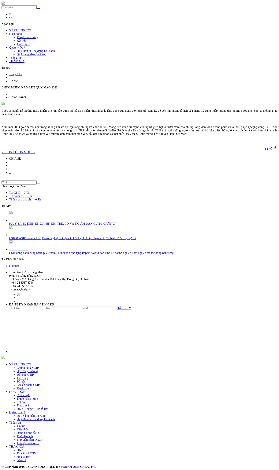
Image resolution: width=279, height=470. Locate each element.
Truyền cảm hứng (27, 37)
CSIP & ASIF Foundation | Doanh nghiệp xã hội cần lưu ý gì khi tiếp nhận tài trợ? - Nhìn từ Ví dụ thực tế (72, 238)
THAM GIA (16, 446)
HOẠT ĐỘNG (18, 391)
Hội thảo (14, 265)
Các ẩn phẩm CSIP (28, 384)
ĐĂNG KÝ (124, 308)
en (10, 17)
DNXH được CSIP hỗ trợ (32, 408)
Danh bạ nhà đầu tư (28, 432)
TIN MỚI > (26, 152)
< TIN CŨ (10, 152)
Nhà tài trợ (23, 456)
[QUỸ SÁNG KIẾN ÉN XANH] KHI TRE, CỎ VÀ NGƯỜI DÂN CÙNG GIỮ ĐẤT (62, 223)
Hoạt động (15, 33)
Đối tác (21, 381)
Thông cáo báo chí (28, 443)
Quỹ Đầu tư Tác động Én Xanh (36, 50)
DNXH (21, 450)
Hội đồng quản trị (27, 371)
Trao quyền (23, 44)
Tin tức (21, 426)
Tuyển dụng (24, 388)
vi (10, 14)
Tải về (271, 148)
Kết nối (21, 40)
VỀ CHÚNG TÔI (20, 30)
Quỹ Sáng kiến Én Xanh (31, 54)
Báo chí (21, 460)
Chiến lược (23, 395)
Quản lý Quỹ (17, 47)
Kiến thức (23, 429)
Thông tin (15, 57)
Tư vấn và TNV (26, 453)
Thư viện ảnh (25, 436)
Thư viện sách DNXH (30, 439)
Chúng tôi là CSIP (28, 367)
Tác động (22, 378)
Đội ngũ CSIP (25, 374)
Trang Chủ (15, 74)
